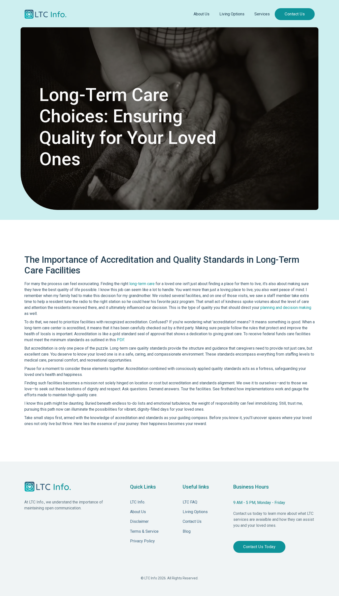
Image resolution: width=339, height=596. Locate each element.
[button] (201, 14)
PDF (120, 339)
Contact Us (295, 14)
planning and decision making (285, 307)
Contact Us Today (259, 546)
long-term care (142, 283)
